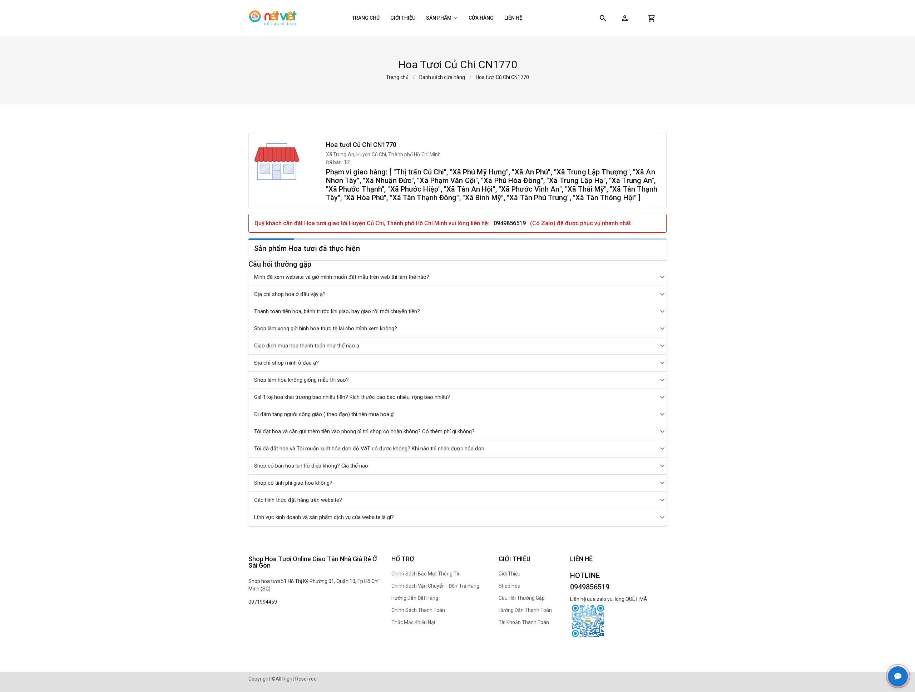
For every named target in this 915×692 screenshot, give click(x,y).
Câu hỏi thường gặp (522, 597)
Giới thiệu (402, 18)
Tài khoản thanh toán (524, 622)
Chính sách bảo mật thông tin (426, 573)
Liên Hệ (513, 18)
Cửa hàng (481, 18)
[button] (624, 18)
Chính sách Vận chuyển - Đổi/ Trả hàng (435, 585)
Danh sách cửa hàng (442, 77)
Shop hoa (509, 585)
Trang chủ (366, 18)
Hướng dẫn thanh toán (525, 610)
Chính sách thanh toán (418, 610)
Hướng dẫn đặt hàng (414, 597)
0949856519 (510, 223)
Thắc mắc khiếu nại (413, 622)
